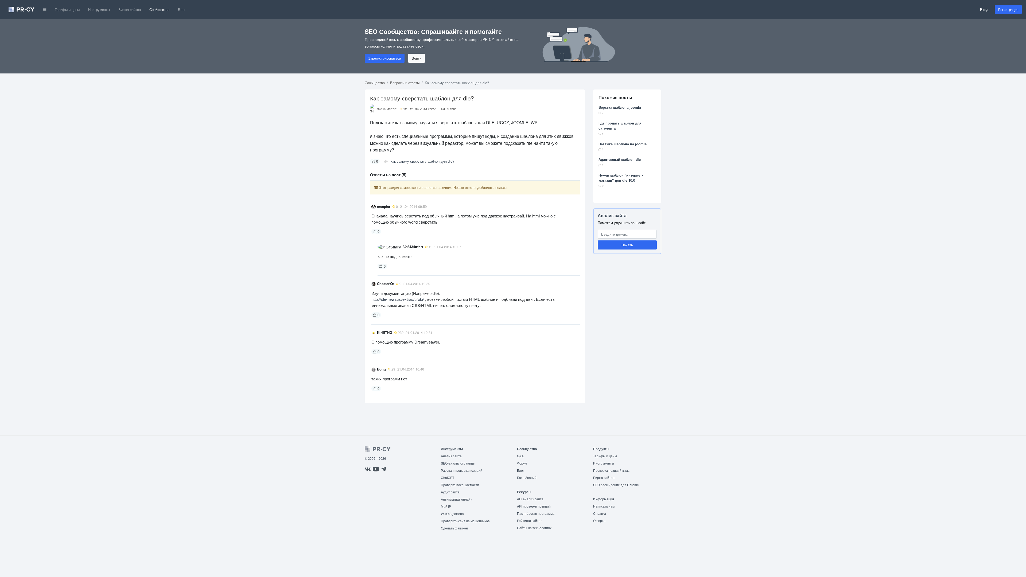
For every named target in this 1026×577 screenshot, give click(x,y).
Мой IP (446, 506)
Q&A (520, 456)
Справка (599, 513)
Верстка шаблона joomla (619, 107)
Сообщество (159, 9)
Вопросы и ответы (404, 82)
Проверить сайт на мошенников (465, 520)
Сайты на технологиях (534, 527)
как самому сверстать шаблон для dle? (422, 161)
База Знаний (527, 477)
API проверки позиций (534, 506)
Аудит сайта (450, 492)
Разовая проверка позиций (461, 470)
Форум (522, 463)
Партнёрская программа (535, 513)
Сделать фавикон (454, 528)
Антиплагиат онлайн (456, 499)
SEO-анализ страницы (458, 463)
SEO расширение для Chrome (616, 484)
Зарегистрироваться (384, 58)
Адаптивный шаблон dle (619, 159)
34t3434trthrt (387, 108)
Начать (627, 244)
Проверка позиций (611, 470)
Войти (416, 58)
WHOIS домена (452, 513)
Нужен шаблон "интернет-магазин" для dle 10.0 (620, 178)
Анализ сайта (612, 215)
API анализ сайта (530, 499)
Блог (182, 9)
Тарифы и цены (67, 9)
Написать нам (604, 506)
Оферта (599, 520)
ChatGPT (447, 477)
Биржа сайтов (129, 9)
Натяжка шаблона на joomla (622, 143)
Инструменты (99, 9)
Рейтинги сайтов (529, 520)
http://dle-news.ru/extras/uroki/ (397, 299)
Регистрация (1008, 9)
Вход (984, 9)
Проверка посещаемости (460, 484)
